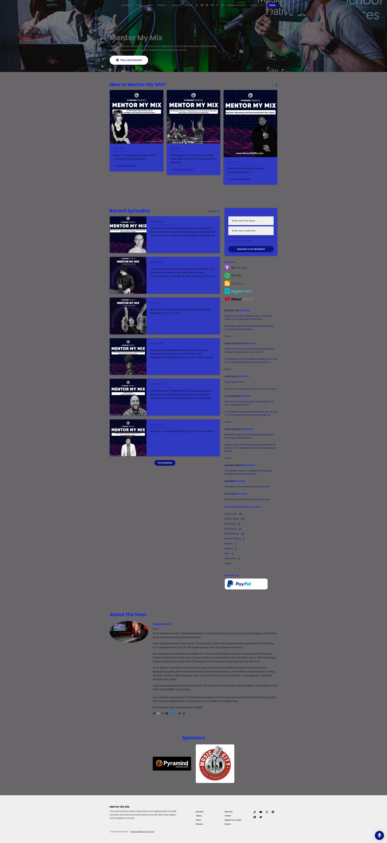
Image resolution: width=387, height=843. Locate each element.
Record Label (232, 310)
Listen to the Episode (126, 166)
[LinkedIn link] (207, 5)
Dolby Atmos (232, 558)
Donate (253, 5)
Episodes (125, 5)
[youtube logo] (167, 713)
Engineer (229, 481)
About (150, 5)
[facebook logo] (171, 713)
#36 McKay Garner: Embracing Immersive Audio (159, 387)
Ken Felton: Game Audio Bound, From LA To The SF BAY (250, 389)
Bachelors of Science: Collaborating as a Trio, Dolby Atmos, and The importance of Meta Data (188, 151)
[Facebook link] (212, 5)
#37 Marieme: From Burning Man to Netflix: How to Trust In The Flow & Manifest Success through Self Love (169, 346)
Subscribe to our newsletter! (251, 249)
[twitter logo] (159, 713)
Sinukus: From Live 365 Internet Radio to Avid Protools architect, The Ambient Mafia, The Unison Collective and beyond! (250, 448)
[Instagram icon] (266, 812)
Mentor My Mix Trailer (234, 382)
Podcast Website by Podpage (142, 832)
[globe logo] (154, 713)
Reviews (161, 5)
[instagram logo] (163, 713)
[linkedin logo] (175, 713)
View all (212, 211)
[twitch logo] (180, 713)
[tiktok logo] (183, 713)
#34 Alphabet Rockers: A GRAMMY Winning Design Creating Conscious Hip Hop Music (248, 472)
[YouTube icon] (260, 812)
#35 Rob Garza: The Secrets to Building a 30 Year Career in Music (162, 427)
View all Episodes (165, 463)
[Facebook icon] (254, 817)
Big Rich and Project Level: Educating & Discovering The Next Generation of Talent (242, 165)
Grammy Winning (234, 465)
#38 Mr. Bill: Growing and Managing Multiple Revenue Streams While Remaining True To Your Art (168, 306)
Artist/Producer (234, 343)
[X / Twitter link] (222, 5)
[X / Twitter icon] (260, 817)
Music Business (233, 429)
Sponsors (176, 5)
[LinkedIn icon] (272, 812)
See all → (228, 336)
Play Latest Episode (131, 60)
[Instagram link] (217, 5)
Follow (272, 5)
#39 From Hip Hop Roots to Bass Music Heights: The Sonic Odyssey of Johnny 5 (164, 265)
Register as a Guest (236, 5)
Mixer (228, 553)
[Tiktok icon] (254, 812)
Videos (139, 5)
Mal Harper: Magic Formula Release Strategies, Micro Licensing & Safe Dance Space (129, 151)
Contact (188, 5)
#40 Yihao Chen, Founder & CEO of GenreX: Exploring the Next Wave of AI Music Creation (166, 224)
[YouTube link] (202, 5)
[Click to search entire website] (262, 5)
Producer (230, 493)
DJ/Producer (232, 396)
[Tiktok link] (197, 5)
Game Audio (231, 376)
